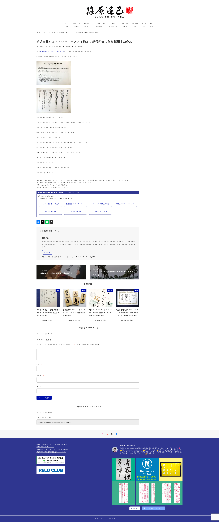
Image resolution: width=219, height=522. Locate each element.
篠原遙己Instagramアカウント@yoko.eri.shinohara (52, 444)
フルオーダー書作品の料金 (100, 203)
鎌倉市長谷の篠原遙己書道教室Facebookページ (51, 452)
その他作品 (78, 46)
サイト (38, 386)
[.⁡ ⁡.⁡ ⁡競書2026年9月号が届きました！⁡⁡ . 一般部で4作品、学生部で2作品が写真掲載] (170, 469)
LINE (94, 256)
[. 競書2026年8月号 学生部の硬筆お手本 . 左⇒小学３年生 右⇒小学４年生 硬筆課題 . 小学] (170, 493)
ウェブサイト (48, 256)
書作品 (68, 46)
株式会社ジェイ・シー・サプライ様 (52, 51)
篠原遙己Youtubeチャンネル (45, 446)
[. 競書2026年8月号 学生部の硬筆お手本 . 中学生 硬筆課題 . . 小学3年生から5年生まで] (123, 493)
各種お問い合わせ (75, 211)
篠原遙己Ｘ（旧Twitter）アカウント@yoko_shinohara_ (53, 449)
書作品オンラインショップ (125, 203)
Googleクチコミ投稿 (100, 211)
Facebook (63, 256)
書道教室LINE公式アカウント (75, 203)
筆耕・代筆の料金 (50, 211)
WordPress (86, 256)
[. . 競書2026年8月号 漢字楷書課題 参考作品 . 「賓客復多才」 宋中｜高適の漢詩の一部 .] (123, 469)
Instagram (72, 256)
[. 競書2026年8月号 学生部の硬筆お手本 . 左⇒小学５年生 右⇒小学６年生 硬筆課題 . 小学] (147, 493)
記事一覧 (47, 252)
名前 (39, 364)
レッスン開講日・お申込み (51, 203)
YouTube (80, 256)
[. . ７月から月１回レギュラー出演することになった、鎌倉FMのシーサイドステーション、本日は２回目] (147, 469)
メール (40, 375)
